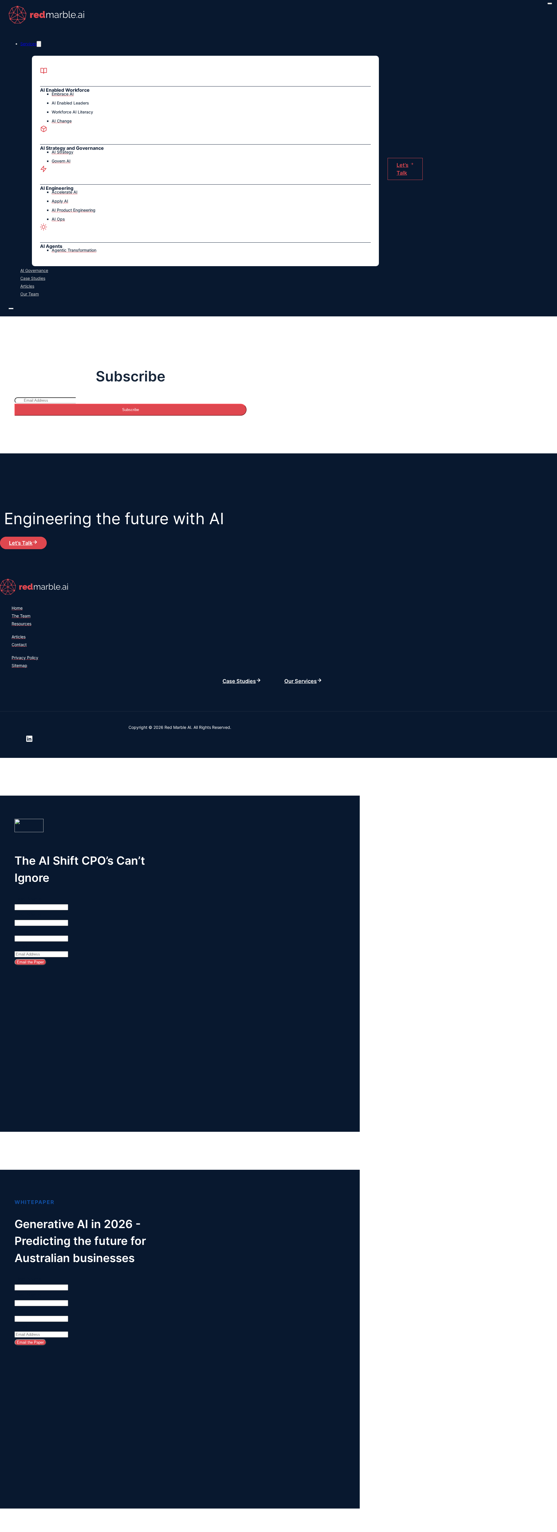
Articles (27, 286)
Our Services (300, 681)
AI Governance (34, 270)
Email (21, 946)
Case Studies (32, 278)
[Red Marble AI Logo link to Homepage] (48, 24)
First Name (28, 899)
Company (26, 930)
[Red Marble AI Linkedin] (29, 740)
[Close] (549, 3)
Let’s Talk (402, 169)
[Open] (11, 308)
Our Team (29, 293)
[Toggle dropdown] (39, 44)
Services (28, 43)
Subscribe (130, 410)
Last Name (28, 914)
